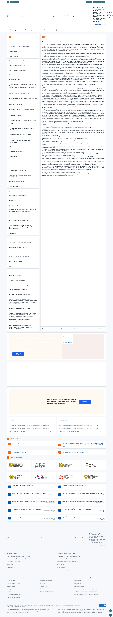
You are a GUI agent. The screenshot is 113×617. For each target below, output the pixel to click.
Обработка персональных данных (18, 289)
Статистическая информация (17, 216)
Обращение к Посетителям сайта (19, 46)
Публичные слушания (14, 186)
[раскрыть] (87, 2)
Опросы (9, 591)
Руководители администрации (17, 205)
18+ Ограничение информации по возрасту (85, 591)
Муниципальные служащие (16, 51)
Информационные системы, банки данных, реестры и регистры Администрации (23, 99)
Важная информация (15, 438)
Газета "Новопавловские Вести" (17, 70)
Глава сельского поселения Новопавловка (20, 42)
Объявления (63, 420)
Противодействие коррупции (17, 190)
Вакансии (12, 147)
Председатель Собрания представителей (68, 556)
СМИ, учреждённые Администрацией (19, 220)
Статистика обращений (13, 597)
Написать (85, 401)
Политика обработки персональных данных (86, 594)
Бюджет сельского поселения (17, 65)
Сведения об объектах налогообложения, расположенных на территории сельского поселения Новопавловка (20, 327)
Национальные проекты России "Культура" (20, 285)
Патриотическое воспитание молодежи (19, 308)
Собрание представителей (66, 553)
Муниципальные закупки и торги (17, 161)
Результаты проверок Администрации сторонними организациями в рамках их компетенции (22, 210)
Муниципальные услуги (15, 156)
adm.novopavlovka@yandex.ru (15, 570)
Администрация (16, 36)
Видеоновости (44, 589)
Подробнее (50, 432)
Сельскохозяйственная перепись (18, 247)
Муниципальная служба (15, 115)
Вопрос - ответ (11, 586)
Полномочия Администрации (16, 181)
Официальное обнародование (17, 165)
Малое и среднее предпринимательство (20, 242)
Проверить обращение (13, 594)
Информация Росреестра (16, 104)
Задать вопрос (13, 589)
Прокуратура (12, 200)
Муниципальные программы (16, 151)
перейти (53, 488)
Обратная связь (11, 580)
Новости (12, 420)
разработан (63, 612)
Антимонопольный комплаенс (17, 280)
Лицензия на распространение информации (86, 589)
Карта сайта (77, 580)
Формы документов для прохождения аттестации (20, 135)
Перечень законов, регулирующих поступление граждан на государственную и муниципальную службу (23, 122)
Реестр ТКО (12, 266)
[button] (14, 30)
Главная (50, 328)
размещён (85, 612)
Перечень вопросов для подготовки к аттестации (20, 141)
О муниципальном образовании (17, 170)
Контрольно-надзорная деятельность (19, 256)
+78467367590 (11, 564)
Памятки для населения (15, 261)
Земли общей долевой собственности (19, 93)
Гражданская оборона (15, 270)
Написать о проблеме (18, 354)
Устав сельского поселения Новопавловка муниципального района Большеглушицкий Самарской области (20, 227)
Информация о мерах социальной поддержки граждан (21, 110)
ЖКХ (10, 75)
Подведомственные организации (18, 195)
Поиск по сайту (78, 583)
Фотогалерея (12, 233)
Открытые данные (14, 56)
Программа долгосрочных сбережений (19, 294)
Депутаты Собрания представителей (67, 561)
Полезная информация (16, 457)
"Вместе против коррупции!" (16, 60)
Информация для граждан (16, 275)
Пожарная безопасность (15, 252)
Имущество (12, 238)
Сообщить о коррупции (13, 583)
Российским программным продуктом (87, 609)
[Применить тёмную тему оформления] (17, 2)
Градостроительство (14, 79)
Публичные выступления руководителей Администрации (20, 175)
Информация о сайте (79, 586)
